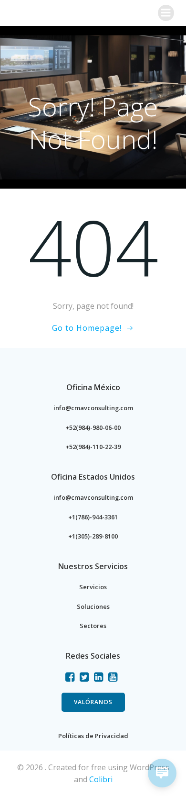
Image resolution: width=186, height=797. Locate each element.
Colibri (101, 779)
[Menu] (166, 13)
